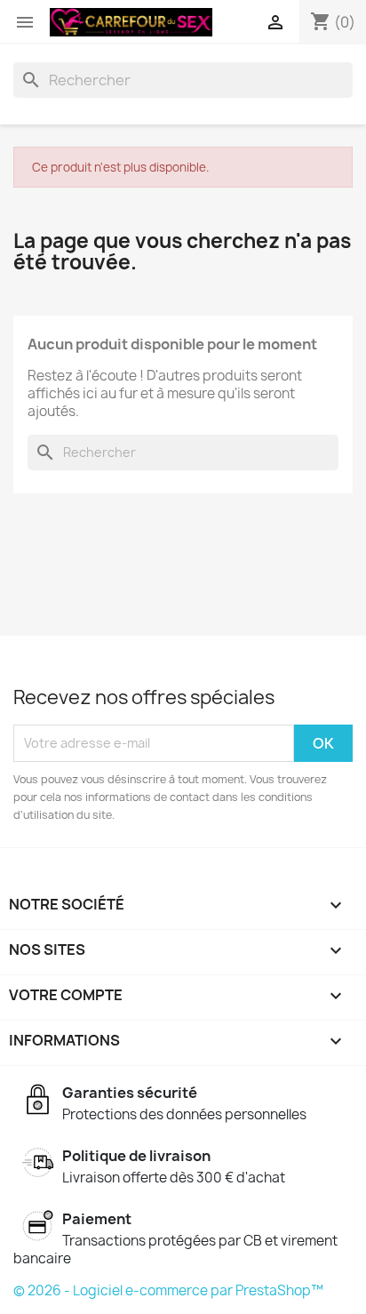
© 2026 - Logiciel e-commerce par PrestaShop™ (168, 1290)
